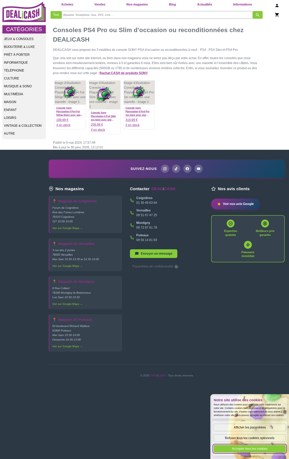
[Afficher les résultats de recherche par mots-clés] (258, 15)
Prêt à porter (17, 54)
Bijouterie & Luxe (19, 46)
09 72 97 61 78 (146, 227)
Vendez (99, 4)
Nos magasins (137, 4)
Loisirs (10, 117)
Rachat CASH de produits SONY (123, 73)
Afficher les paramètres (250, 427)
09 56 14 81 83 (146, 240)
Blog (172, 4)
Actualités (204, 4)
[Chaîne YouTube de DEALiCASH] (198, 169)
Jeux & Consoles (19, 39)
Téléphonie (14, 70)
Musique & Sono (18, 86)
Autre (9, 133)
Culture (11, 78)
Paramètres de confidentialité (153, 266)
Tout (56, 14)
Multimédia (13, 94)
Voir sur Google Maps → (67, 228)
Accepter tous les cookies (250, 448)
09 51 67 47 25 (146, 215)
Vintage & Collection (23, 125)
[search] (157, 15)
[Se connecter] (277, 5)
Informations (242, 4)
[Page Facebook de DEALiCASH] (187, 169)
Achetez (67, 4)
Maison (10, 102)
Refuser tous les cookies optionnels (249, 438)
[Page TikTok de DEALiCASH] (176, 169)
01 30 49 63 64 (146, 202)
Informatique (16, 62)
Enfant (10, 110)
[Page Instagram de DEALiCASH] (165, 169)
